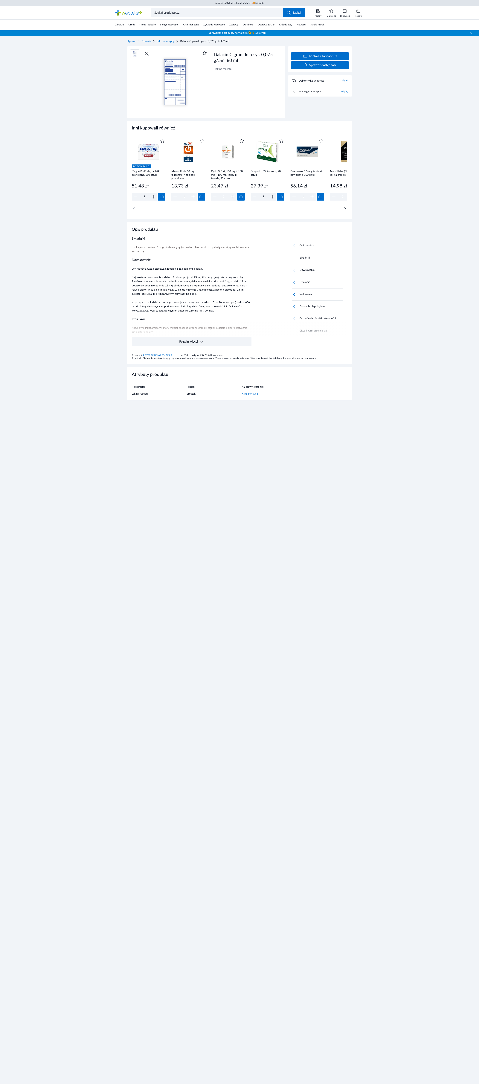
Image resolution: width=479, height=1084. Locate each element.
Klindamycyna (250, 394)
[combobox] (217, 12)
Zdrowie (146, 41)
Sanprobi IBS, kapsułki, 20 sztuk (266, 173)
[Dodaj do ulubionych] (205, 53)
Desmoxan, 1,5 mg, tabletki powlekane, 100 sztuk (306, 173)
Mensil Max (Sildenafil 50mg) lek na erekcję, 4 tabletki (346, 173)
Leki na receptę (165, 41)
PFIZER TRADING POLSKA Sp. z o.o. (161, 355)
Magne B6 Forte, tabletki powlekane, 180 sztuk (146, 173)
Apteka (131, 41)
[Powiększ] (147, 54)
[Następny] (344, 209)
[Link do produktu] (148, 169)
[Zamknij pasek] (471, 33)
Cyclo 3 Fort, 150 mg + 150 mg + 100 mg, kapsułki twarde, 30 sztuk (227, 175)
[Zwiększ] (153, 197)
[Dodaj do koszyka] (161, 197)
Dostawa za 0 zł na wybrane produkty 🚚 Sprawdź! (239, 3)
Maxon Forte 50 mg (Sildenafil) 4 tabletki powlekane (183, 175)
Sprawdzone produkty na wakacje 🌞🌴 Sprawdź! (237, 33)
